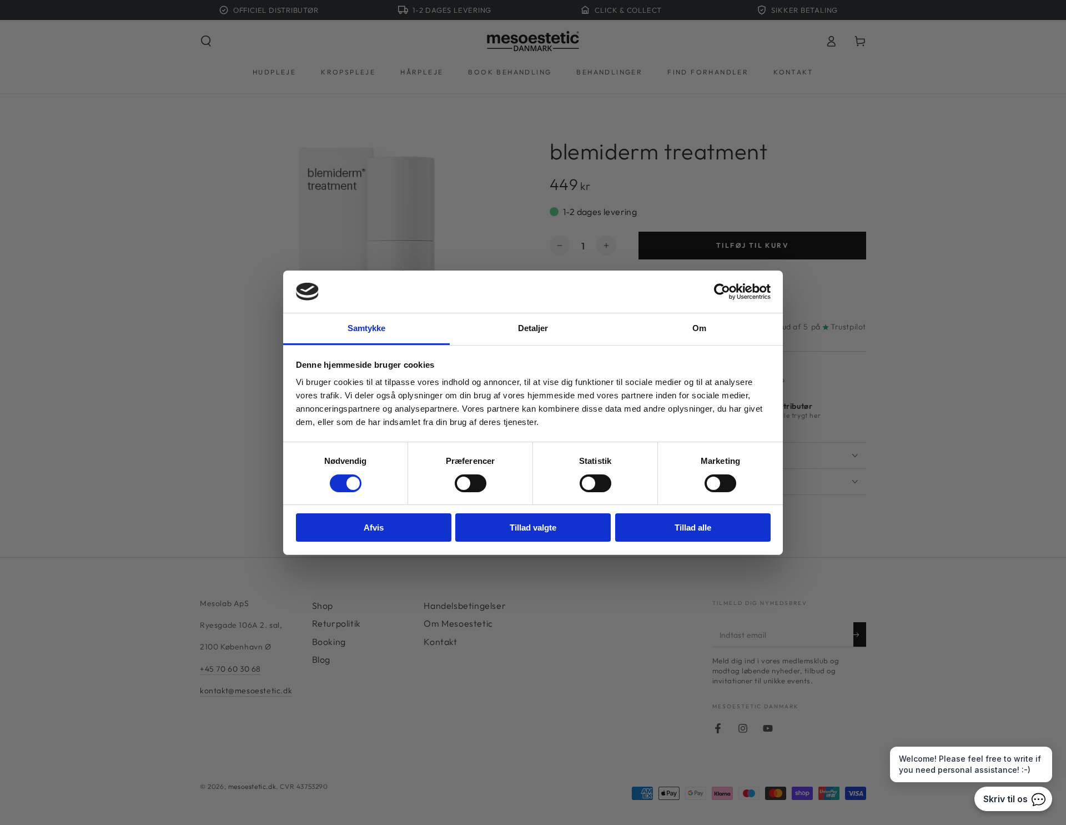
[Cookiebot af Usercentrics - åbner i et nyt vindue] (722, 291)
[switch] (470, 483)
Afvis (374, 527)
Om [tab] (699, 328)
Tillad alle (693, 527)
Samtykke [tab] (367, 328)
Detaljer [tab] (533, 328)
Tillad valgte (533, 527)
